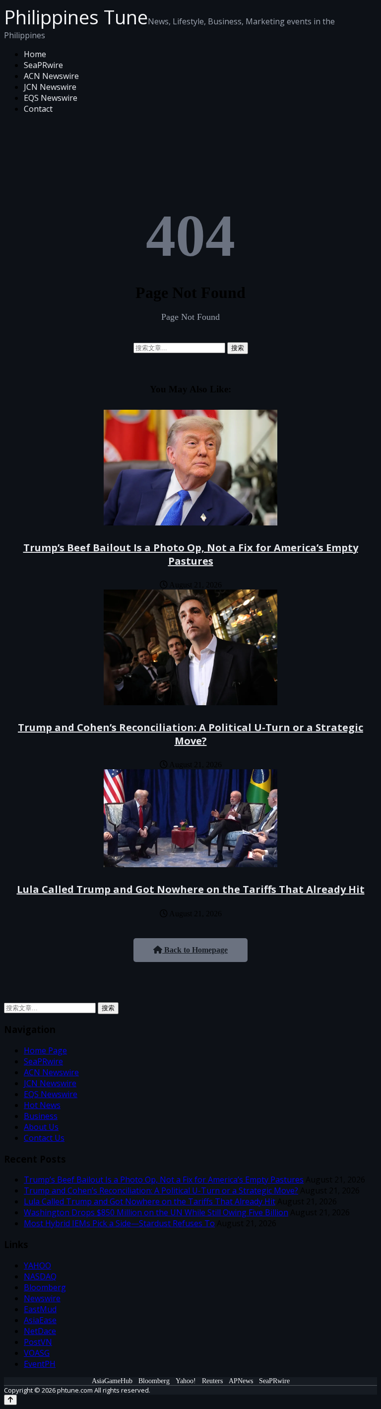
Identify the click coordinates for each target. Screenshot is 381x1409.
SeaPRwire (43, 65)
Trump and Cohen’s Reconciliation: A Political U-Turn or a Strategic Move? (190, 734)
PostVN (38, 1341)
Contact (38, 108)
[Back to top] (10, 1400)
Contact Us (44, 1137)
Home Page (45, 1050)
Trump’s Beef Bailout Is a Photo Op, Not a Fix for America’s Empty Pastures (190, 554)
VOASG (37, 1352)
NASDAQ (40, 1276)
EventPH (40, 1363)
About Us (41, 1126)
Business (41, 1116)
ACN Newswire (51, 76)
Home (35, 54)
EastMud (40, 1309)
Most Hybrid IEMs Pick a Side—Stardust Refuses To (119, 1223)
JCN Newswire (50, 86)
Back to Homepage (195, 950)
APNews (241, 1381)
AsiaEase (40, 1320)
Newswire (42, 1298)
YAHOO (37, 1265)
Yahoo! (186, 1381)
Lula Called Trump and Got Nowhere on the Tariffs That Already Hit (191, 889)
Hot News (42, 1105)
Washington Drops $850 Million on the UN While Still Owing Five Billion (156, 1212)
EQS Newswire (50, 97)
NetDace (40, 1331)
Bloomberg (45, 1287)
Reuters (212, 1381)
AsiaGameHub (112, 1381)
